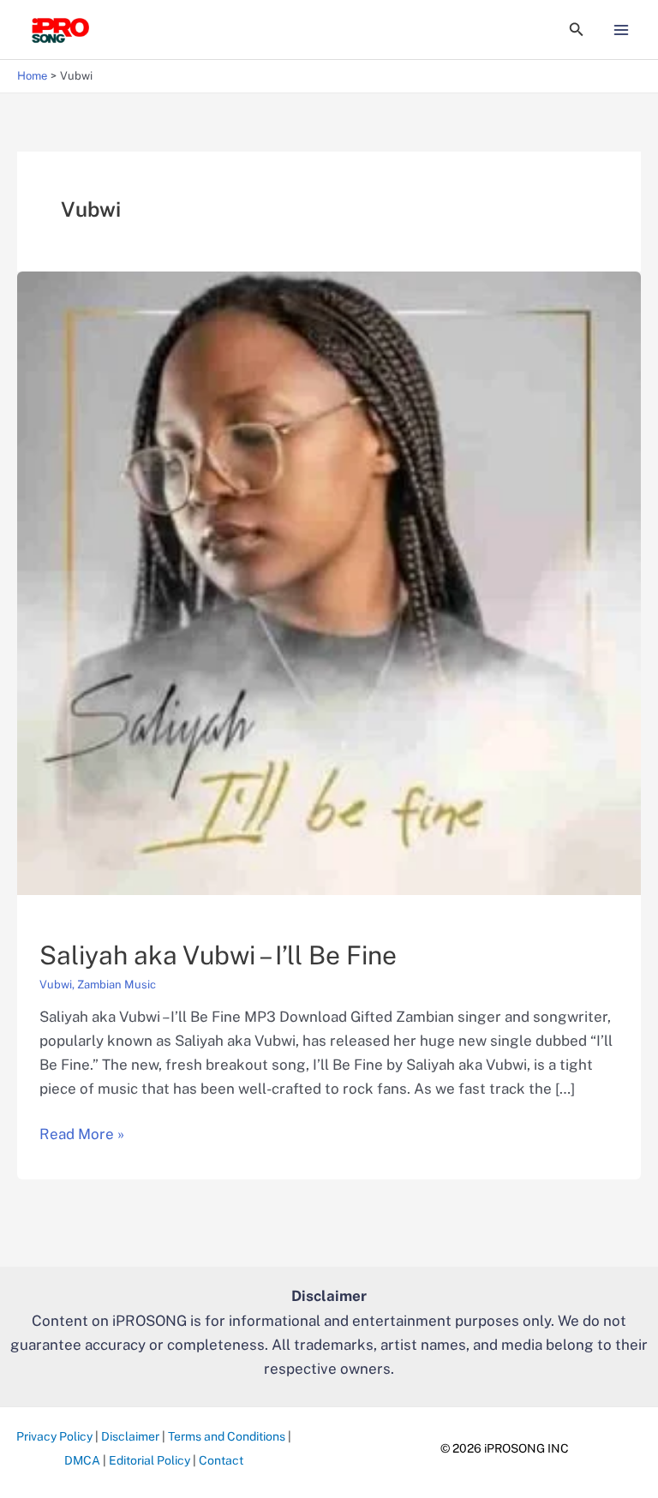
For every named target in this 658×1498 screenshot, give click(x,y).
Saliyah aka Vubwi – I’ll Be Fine (218, 955)
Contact (221, 1460)
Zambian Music (116, 984)
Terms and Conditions (226, 1436)
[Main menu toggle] (622, 30)
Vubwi (55, 984)
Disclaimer (130, 1436)
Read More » (81, 1135)
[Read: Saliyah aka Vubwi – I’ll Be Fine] (329, 581)
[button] (576, 29)
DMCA (82, 1460)
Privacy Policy (54, 1436)
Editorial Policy (149, 1460)
